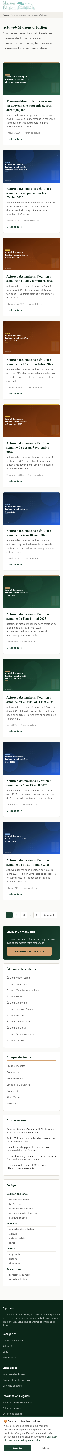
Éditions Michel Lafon (18, 977)
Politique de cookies (13, 1408)
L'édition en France (17, 1193)
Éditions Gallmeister (17, 1002)
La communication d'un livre (23, 1213)
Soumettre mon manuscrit (29, 951)
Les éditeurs (15, 1204)
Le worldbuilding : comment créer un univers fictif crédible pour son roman (31, 1157)
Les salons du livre (18, 1279)
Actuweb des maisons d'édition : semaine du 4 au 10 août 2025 (28, 532)
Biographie (14, 1254)
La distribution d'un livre (21, 1208)
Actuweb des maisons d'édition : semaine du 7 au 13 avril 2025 (28, 783)
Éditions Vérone (15, 1015)
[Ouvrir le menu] (56, 5)
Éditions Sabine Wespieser (21, 1034)
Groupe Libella (14, 1091)
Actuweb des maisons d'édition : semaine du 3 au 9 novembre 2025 (29, 278)
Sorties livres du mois (19, 1274)
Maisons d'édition (17, 1238)
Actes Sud (12, 1103)
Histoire (13, 1258)
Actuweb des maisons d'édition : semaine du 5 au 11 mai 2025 (28, 616)
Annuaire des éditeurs (15, 1374)
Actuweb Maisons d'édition (22, 1229)
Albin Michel (13, 1097)
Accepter (17, 1448)
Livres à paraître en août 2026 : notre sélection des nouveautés (27, 1167)
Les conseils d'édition (19, 1199)
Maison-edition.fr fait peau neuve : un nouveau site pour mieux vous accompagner (30, 105)
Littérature (14, 1263)
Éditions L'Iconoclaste (18, 1021)
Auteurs (13, 1233)
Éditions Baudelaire (17, 984)
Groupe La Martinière (18, 1084)
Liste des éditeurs (12, 1385)
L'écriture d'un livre (18, 1217)
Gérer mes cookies (12, 1413)
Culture (11, 1248)
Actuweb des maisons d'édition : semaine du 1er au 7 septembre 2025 (28, 447)
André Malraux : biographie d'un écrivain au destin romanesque (31, 1139)
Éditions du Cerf (15, 1040)
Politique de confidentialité (17, 1402)
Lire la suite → (31, 139)
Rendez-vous (14, 1269)
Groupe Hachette (16, 1065)
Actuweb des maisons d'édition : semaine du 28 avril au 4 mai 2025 (29, 699)
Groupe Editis (14, 1072)
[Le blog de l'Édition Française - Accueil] (19, 6)
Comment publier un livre (17, 1380)
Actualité (12, 1223)
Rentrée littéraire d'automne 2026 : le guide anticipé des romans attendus (30, 1130)
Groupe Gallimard (16, 1078)
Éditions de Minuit (16, 1027)
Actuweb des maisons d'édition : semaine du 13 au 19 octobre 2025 (29, 361)
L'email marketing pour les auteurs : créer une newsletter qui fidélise (29, 1148)
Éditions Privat (14, 996)
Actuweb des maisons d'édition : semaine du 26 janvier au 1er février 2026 (28, 193)
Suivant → (49, 914)
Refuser (45, 1448)
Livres (12, 1242)
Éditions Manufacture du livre (23, 990)
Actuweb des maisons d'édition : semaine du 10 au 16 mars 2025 (28, 862)
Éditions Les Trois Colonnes (21, 1009)
